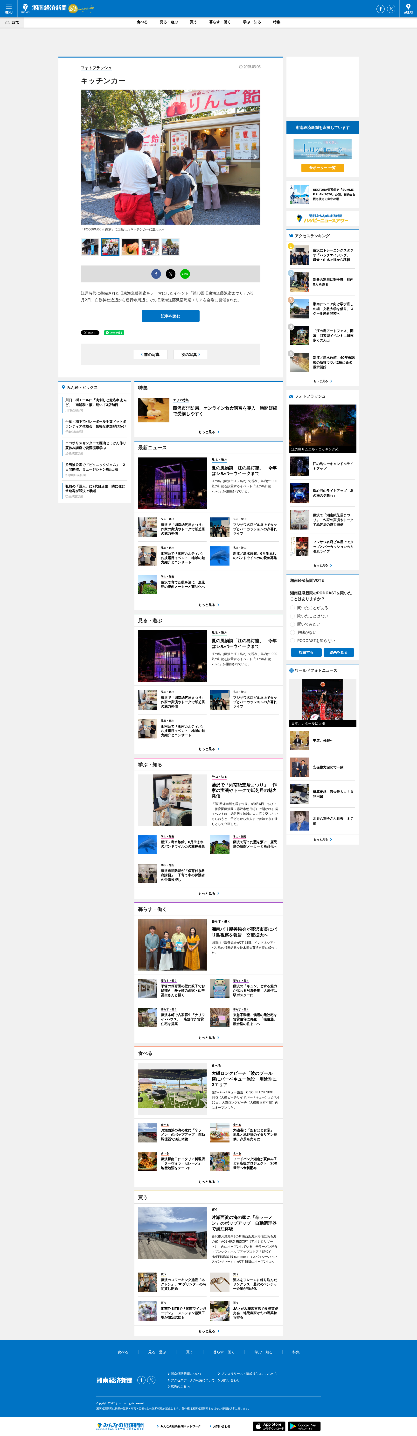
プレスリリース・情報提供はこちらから (249, 1374)
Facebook (380, 9)
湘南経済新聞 (44, 8)
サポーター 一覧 (322, 168)
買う (193, 22)
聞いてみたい (308, 624)
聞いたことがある (312, 607)
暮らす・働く (220, 22)
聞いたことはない (312, 616)
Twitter (391, 9)
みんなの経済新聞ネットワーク (120, 1426)
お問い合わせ (230, 1380)
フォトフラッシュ (96, 67)
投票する (306, 652)
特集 (276, 22)
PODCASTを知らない (316, 640)
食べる (142, 22)
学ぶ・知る (252, 22)
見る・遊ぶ (169, 22)
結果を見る (339, 652)
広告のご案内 (180, 1386)
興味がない (307, 632)
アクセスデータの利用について (193, 1380)
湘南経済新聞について (186, 1374)
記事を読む (170, 316)
